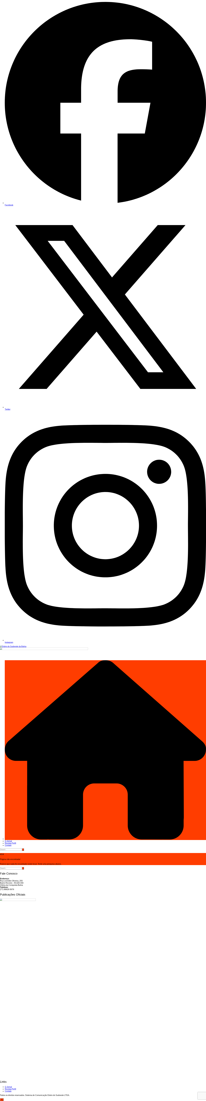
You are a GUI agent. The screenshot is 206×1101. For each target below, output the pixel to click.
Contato (8, 845)
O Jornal (8, 841)
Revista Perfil (10, 843)
